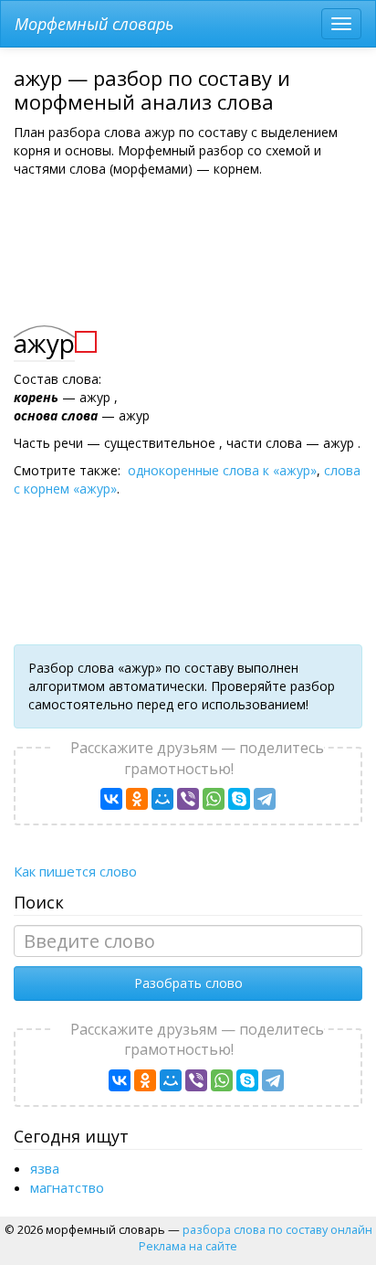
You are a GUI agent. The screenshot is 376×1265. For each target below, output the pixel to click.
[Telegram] (265, 799)
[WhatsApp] (214, 799)
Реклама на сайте (188, 1246)
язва (44, 1168)
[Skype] (239, 799)
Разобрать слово (188, 983)
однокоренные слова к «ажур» (222, 470)
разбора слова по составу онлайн (277, 1229)
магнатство (67, 1187)
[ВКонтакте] (111, 799)
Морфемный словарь (94, 24)
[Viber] (188, 799)
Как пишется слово (75, 871)
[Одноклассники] (137, 799)
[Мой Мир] (162, 799)
